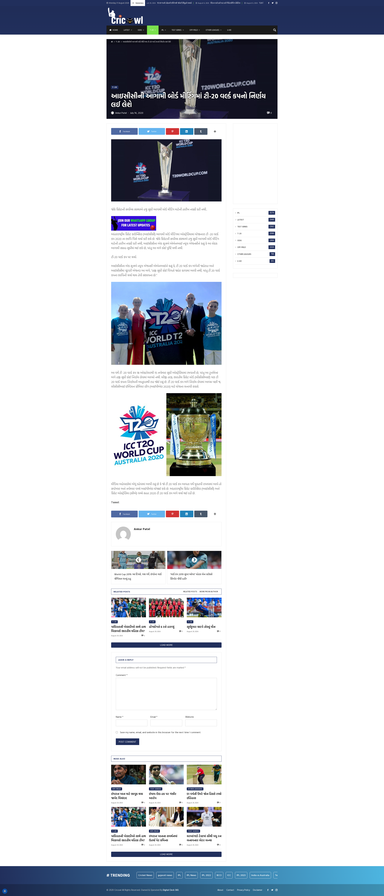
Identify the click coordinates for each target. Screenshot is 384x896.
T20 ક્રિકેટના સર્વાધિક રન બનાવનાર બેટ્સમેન (225, 3)
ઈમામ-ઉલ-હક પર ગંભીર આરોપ (162, 796)
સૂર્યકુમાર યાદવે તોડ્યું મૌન (201, 627)
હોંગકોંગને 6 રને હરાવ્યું (161, 627)
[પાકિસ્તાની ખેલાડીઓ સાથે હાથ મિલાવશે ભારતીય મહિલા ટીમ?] (128, 607)
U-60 (239, 261)
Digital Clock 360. (171, 889)
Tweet (115, 502)
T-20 (118, 41)
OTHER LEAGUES (195, 789)
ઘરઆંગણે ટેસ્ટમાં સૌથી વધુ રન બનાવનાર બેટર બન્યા (204, 838)
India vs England (270, 875)
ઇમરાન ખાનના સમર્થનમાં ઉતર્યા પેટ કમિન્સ (163, 838)
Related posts (190, 591)
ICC (198, 875)
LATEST (240, 219)
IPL (238, 213)
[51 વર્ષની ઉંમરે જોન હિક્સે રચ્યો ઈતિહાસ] (204, 774)
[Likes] (269, 3)
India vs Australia (230, 875)
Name (119, 716)
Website (189, 716)
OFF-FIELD (116, 789)
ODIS (239, 240)
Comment (122, 675)
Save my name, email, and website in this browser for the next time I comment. (160, 732)
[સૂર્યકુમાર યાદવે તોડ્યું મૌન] (204, 607)
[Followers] (273, 3)
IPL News (161, 875)
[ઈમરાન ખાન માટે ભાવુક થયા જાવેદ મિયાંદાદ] (128, 774)
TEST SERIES (155, 789)
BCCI (188, 875)
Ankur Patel (142, 529)
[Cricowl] (125, 16)
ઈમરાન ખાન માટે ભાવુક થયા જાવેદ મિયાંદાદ (127, 796)
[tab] (190, 591)
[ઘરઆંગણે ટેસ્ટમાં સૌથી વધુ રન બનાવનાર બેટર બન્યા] (204, 817)
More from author (209, 591)
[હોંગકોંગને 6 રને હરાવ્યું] (166, 607)
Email (153, 716)
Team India (250, 875)
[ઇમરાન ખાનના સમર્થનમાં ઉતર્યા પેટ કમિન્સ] (166, 817)
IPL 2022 (175, 875)
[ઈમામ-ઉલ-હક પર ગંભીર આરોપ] (166, 774)
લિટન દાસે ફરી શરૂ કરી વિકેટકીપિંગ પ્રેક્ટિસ (175, 3)
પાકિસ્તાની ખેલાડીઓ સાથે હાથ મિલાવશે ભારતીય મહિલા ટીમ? (128, 629)
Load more (166, 645)
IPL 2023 (210, 875)
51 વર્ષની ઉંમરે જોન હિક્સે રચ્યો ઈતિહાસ (204, 796)
